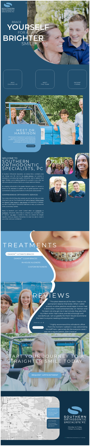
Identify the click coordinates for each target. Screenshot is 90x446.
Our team (13, 215)
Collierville (38, 210)
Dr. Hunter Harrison (27, 176)
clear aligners (23, 202)
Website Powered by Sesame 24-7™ (73, 437)
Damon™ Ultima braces (37, 200)
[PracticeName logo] (75, 415)
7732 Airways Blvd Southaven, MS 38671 (52, 422)
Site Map (83, 437)
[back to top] (75, 439)
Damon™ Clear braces (11, 202)
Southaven (5, 213)
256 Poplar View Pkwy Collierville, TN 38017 (53, 411)
